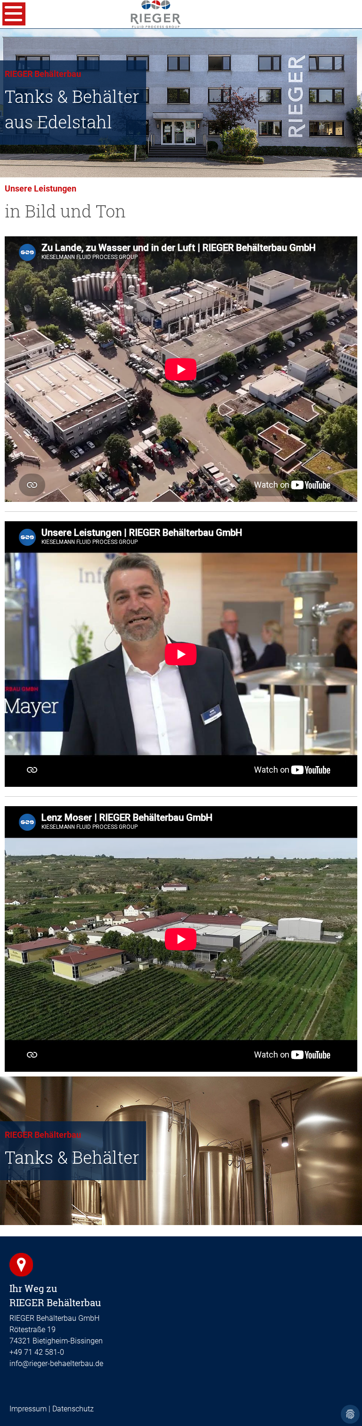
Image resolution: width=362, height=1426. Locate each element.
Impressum (28, 1408)
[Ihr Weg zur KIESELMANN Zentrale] (21, 1264)
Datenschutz (73, 1408)
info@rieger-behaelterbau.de (56, 1363)
